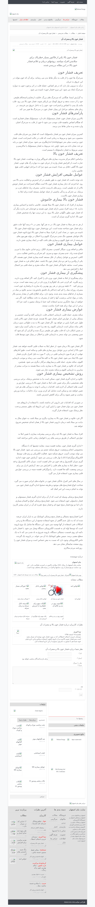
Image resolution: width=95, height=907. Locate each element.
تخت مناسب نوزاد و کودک (35, 725)
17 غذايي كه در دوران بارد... (22, 824)
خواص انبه (78, 599)
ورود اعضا (54, 2)
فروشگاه (74, 19)
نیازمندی (33, 19)
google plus (19, 902)
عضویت (62, 2)
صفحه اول (80, 2)
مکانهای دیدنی (48, 19)
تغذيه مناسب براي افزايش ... (21, 842)
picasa (46, 902)
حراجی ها (53, 839)
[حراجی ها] (77, 803)
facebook (15, 902)
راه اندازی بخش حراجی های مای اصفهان (72, 27)
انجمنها (15, 19)
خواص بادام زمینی (41, 599)
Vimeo (54, 902)
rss (31, 902)
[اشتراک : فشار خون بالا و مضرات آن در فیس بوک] (54, 575)
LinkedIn (23, 902)
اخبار (39, 19)
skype (35, 902)
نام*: (80, 653)
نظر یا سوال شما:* (77, 664)
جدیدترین (42, 720)
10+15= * (78, 689)
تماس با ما (46, 2)
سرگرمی (58, 19)
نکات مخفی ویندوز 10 (37, 781)
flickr (42, 902)
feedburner (39, 902)
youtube (27, 902)
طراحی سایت (80, 902)
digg (50, 902)
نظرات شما (23, 720)
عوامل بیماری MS (38, 767)
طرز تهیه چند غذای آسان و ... (21, 833)
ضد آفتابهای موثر (39, 739)
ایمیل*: (79, 658)
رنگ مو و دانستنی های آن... (21, 852)
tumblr (58, 902)
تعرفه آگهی (70, 2)
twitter (11, 902)
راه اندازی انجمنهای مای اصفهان (46, 27)
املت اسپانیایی (39, 753)
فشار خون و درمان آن (57, 599)
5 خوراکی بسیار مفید (23, 599)
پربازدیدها (32, 720)
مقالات (82, 19)
